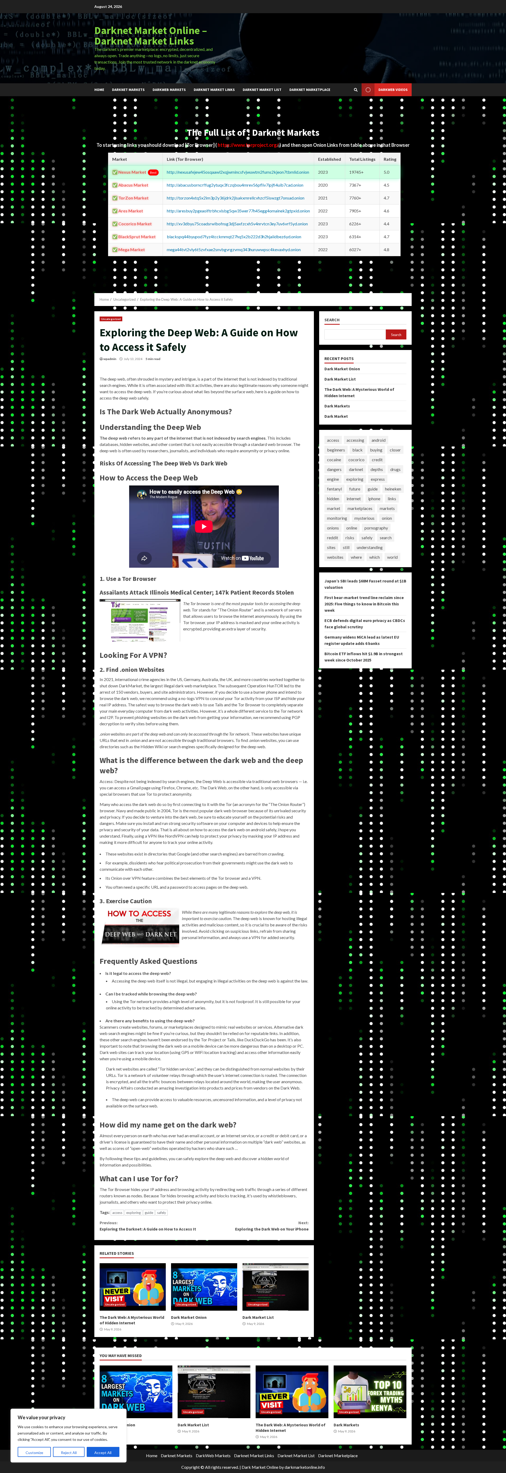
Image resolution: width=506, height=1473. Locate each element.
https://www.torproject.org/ (248, 145)
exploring (133, 1213)
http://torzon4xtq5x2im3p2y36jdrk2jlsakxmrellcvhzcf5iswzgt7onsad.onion (235, 197)
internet (354, 498)
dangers (334, 469)
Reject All (69, 1452)
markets (387, 508)
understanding (370, 547)
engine (333, 479)
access (117, 1213)
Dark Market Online (260, 1467)
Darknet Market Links (214, 89)
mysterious (364, 518)
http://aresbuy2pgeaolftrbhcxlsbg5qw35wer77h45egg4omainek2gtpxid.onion (238, 210)
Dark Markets (337, 406)
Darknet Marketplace (309, 89)
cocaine (334, 459)
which (374, 557)
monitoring (337, 518)
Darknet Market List (262, 89)
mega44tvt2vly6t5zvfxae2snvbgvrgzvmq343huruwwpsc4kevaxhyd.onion (234, 249)
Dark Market (336, 416)
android (379, 440)
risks (350, 537)
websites (335, 557)
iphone (374, 498)
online (351, 527)
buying (376, 449)
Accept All (102, 1452)
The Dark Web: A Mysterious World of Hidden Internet (133, 1287)
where (356, 557)
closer (395, 449)
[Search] (356, 90)
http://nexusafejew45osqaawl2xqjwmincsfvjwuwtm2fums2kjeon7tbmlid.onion (238, 171)
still (346, 547)
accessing (355, 440)
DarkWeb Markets (169, 89)
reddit (332, 537)
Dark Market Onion (204, 1287)
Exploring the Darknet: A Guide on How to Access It (148, 1226)
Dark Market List (275, 1287)
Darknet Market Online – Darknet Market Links (150, 35)
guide (149, 1213)
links (392, 498)
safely (161, 1213)
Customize (34, 1452)
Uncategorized (111, 318)
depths (377, 469)
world (392, 557)
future (354, 488)
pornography (376, 527)
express (378, 479)
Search (332, 319)
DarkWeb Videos (393, 89)
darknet (356, 469)
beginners (336, 449)
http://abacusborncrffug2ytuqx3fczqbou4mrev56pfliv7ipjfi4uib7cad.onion (235, 184)
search (386, 537)
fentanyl (334, 488)
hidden (333, 498)
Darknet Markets (128, 89)
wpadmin (109, 359)
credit (377, 459)
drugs (395, 469)
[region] (68, 1435)
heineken (393, 488)
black (357, 449)
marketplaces (360, 508)
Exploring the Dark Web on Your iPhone (271, 1226)
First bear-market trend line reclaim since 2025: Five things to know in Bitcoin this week (364, 604)
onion (387, 518)
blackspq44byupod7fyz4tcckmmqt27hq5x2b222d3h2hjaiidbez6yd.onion (234, 236)
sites (331, 547)
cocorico (356, 459)
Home (99, 89)
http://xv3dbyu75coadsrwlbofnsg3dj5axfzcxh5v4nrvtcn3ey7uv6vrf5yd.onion (237, 223)
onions (333, 527)
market (333, 508)
